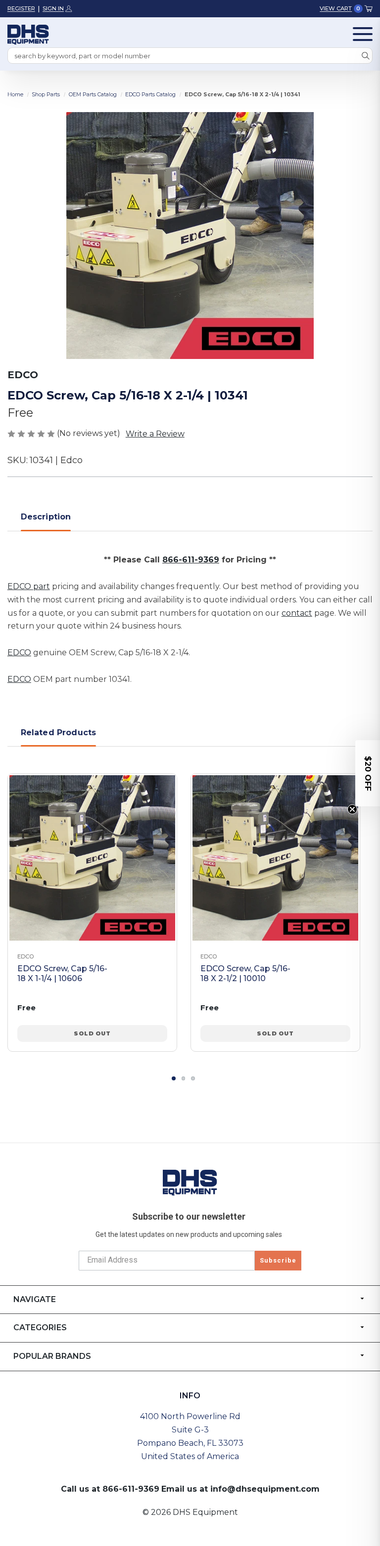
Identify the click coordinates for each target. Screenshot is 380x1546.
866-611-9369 (190, 559)
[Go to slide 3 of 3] (193, 1078)
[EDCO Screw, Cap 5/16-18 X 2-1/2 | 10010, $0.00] (275, 858)
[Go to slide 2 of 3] (184, 1078)
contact (297, 613)
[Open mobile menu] (363, 34)
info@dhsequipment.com (265, 1489)
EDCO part (28, 586)
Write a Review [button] (155, 433)
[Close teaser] (352, 809)
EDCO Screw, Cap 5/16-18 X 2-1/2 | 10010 (245, 974)
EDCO (19, 652)
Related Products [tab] (58, 732)
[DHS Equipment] (190, 1182)
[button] (367, 773)
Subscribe (278, 1260)
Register (21, 8)
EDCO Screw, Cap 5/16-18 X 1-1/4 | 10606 (62, 974)
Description (46, 516)
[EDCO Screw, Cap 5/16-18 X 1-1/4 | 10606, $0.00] (92, 858)
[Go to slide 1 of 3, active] (174, 1078)
